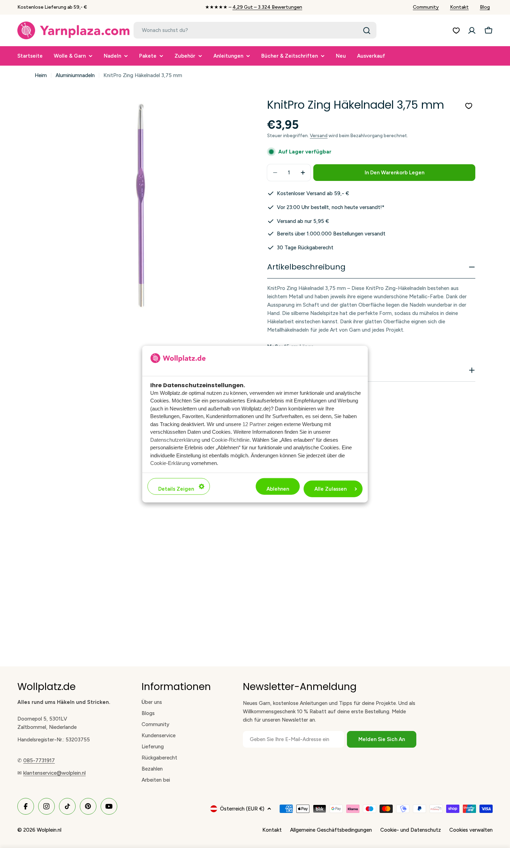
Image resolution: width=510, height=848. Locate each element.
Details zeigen (176, 488)
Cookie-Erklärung (170, 463)
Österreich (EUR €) (242, 809)
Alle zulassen (330, 488)
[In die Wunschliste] (468, 106)
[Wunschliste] (456, 30)
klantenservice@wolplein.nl (54, 773)
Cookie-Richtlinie (230, 439)
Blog (485, 7)
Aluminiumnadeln (75, 75)
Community (426, 7)
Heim (41, 75)
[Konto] (472, 30)
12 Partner (254, 424)
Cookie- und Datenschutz (410, 830)
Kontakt (459, 7)
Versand (319, 135)
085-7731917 (39, 760)
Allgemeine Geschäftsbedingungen (331, 830)
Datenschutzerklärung (175, 439)
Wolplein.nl (49, 830)
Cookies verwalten (471, 830)
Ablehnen (277, 488)
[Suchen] (367, 30)
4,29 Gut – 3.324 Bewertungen (267, 7)
